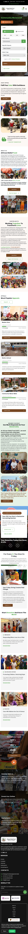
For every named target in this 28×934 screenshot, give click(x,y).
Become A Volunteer (15, 3)
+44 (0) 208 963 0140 (7, 878)
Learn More (14, 189)
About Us (14, 905)
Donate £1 (7, 605)
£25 (17, 35)
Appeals (14, 907)
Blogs (14, 916)
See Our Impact (13, 193)
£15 (11, 35)
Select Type (5, 52)
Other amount (5, 38)
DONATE (5, 63)
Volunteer (3, 863)
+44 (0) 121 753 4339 (20, 1)
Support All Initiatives (13, 259)
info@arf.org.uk (6, 880)
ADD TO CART (6, 68)
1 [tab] (8, 76)
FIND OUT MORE (8, 533)
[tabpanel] (14, 44)
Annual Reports (4, 867)
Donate (2, 859)
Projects (14, 911)
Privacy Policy (18, 927)
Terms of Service (16, 59)
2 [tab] (14, 76)
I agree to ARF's (12, 59)
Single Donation (21, 31)
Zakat (14, 909)
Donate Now (7, 22)
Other (23, 35)
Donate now (7, 337)
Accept (12, 931)
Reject (4, 931)
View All (6, 302)
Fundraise (3, 861)
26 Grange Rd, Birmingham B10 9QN (10, 874)
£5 (5, 35)
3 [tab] (21, 76)
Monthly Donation (9, 31)
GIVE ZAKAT (5, 98)
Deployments (4, 865)
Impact (14, 913)
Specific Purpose (6, 45)
